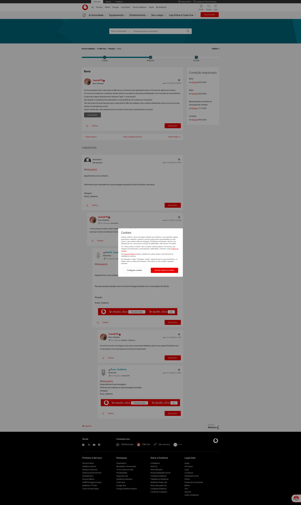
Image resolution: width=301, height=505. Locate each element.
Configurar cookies (134, 270)
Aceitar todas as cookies (164, 270)
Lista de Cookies (129, 254)
